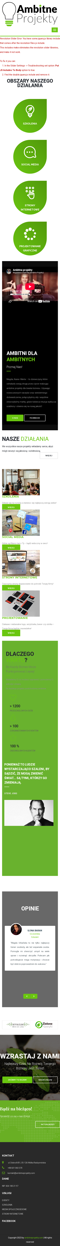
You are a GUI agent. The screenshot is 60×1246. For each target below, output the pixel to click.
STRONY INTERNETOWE (12, 1214)
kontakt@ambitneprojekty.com (21, 1173)
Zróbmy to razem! (17, 1080)
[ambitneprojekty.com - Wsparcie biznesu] (30, 14)
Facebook (35, 418)
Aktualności (47, 1124)
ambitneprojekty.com (33, 1238)
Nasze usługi (45, 1080)
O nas (15, 418)
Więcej (11, 507)
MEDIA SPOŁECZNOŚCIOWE (14, 1209)
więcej (48, 456)
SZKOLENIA (7, 1205)
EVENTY (5, 1200)
